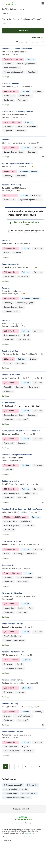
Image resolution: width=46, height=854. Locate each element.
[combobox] (23, 13)
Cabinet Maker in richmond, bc (18, 798)
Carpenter (6, 140)
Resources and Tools (21, 809)
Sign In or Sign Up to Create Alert (26, 223)
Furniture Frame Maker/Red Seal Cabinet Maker (21, 431)
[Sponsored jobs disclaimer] (42, 42)
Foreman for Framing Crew (12, 680)
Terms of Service (29, 833)
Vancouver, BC (30, 793)
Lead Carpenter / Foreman (12, 624)
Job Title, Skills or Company (13, 9)
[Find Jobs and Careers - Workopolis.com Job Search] (11, 3)
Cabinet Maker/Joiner (11, 375)
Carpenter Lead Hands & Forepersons (17, 49)
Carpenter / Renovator (11, 83)
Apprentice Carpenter (10, 264)
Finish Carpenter (8, 403)
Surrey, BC (33, 785)
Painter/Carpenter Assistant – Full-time (17, 163)
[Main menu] (42, 3)
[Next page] (39, 766)
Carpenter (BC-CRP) (10, 704)
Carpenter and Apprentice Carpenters (17, 455)
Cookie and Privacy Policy (32, 232)
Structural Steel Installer (12, 593)
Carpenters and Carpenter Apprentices (17, 112)
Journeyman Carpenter (11, 541)
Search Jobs (23, 30)
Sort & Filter (36, 37)
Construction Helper (10, 351)
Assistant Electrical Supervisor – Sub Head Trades (22, 509)
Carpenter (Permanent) (11, 185)
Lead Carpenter (8, 565)
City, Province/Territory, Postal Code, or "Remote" (21, 19)
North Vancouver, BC (14, 785)
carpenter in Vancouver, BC (16, 789)
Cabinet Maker (12, 793)
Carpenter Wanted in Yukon (13, 652)
